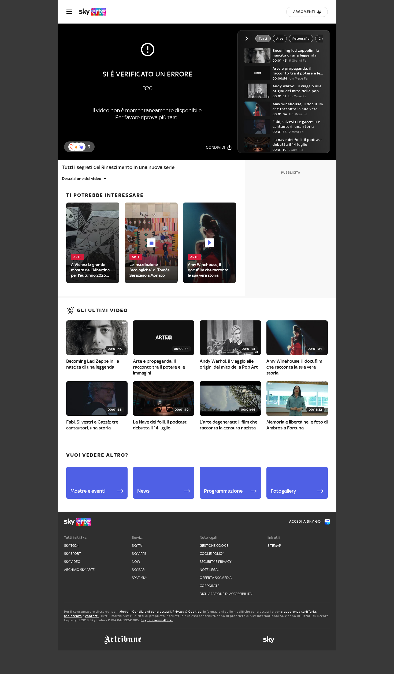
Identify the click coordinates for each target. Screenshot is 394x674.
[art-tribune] (123, 639)
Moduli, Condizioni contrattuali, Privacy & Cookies (161, 611)
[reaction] (81, 147)
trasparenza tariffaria (298, 611)
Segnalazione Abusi (157, 620)
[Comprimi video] (247, 38)
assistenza (73, 616)
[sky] (269, 639)
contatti (92, 616)
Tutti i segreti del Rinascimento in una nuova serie (118, 167)
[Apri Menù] (72, 11)
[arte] (95, 12)
